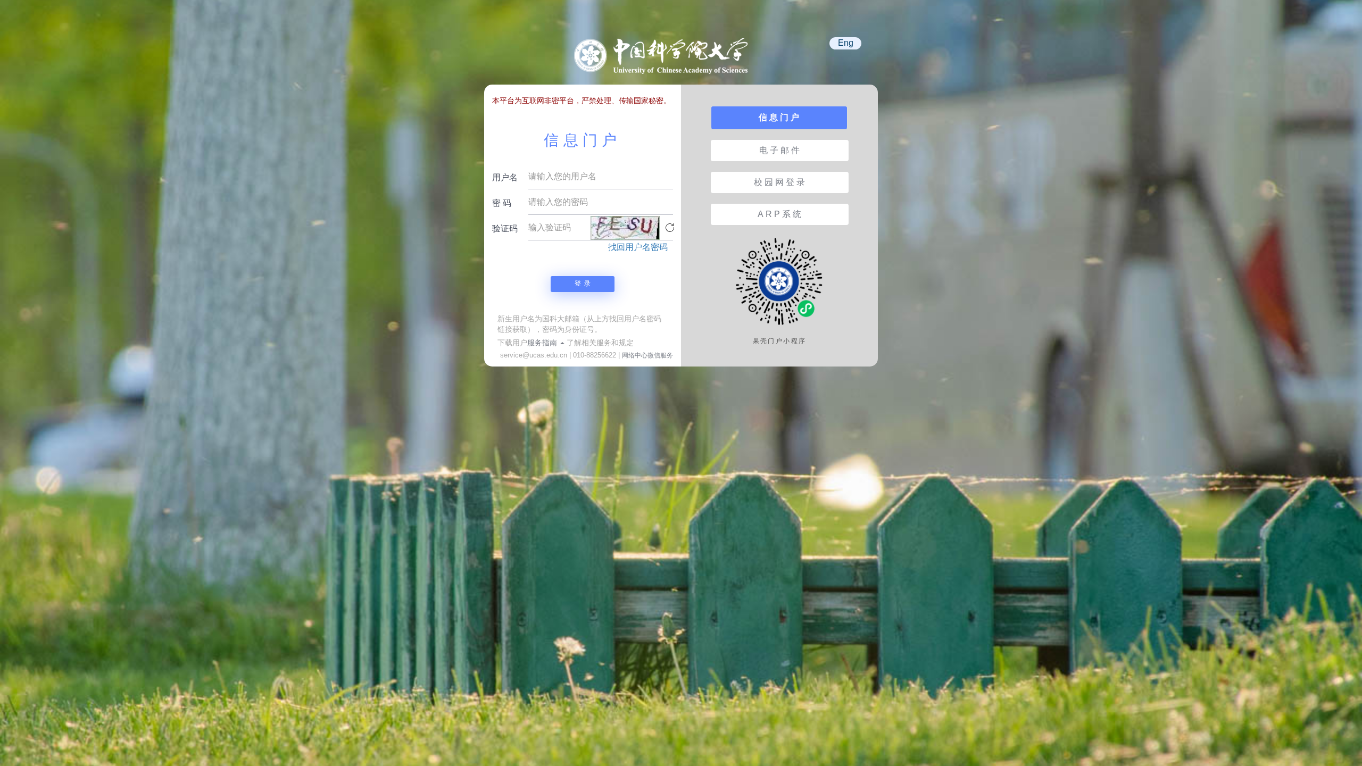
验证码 (505, 228)
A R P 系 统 (779, 214)
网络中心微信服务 (647, 355)
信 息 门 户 (779, 117)
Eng (845, 42)
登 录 (583, 283)
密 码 (501, 202)
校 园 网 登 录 (779, 182)
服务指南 (543, 342)
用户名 (505, 177)
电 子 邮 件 (779, 150)
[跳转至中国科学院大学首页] (665, 61)
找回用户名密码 (638, 247)
